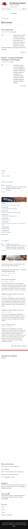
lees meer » (3, 250)
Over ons (3, 509)
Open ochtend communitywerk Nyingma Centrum (11, 212)
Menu (15, 13)
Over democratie (7, 29)
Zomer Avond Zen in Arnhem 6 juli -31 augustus (10, 205)
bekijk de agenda (4, 234)
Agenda (2, 173)
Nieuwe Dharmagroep (5, 228)
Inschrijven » (8, 190)
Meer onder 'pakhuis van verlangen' (18, 345)
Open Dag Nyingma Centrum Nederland (9, 208)
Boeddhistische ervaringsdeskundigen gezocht (10, 474)
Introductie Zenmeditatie (6, 232)
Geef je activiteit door (5, 176)
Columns (3, 512)
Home (2, 18)
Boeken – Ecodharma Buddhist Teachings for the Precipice (12, 58)
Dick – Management (5, 469)
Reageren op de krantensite (6, 514)
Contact (2, 507)
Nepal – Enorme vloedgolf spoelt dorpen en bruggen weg (12, 471)
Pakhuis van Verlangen (7, 261)
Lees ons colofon (4, 498)
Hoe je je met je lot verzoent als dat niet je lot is (10, 466)
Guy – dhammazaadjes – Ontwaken (8, 477)
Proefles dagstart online (6, 219)
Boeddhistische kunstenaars (13, 244)
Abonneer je (9, 185)
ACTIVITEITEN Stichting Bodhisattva (9, 216)
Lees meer (22, 52)
